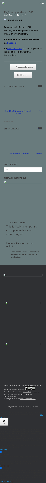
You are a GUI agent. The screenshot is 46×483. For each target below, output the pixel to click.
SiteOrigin (35, 407)
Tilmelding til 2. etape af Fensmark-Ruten (18, 112)
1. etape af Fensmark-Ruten (18, 153)
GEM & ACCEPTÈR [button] (7, 482)
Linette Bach (27, 392)
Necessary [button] (3, 450)
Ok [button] (5, 417)
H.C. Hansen (23, 75)
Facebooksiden (14, 48)
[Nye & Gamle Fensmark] (3, 3)
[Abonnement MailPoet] (23, 240)
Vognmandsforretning (23, 67)
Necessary (6, 452)
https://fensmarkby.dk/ (28, 399)
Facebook (12, 42)
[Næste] (41, 86)
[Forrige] (39, 86)
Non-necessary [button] (5, 466)
